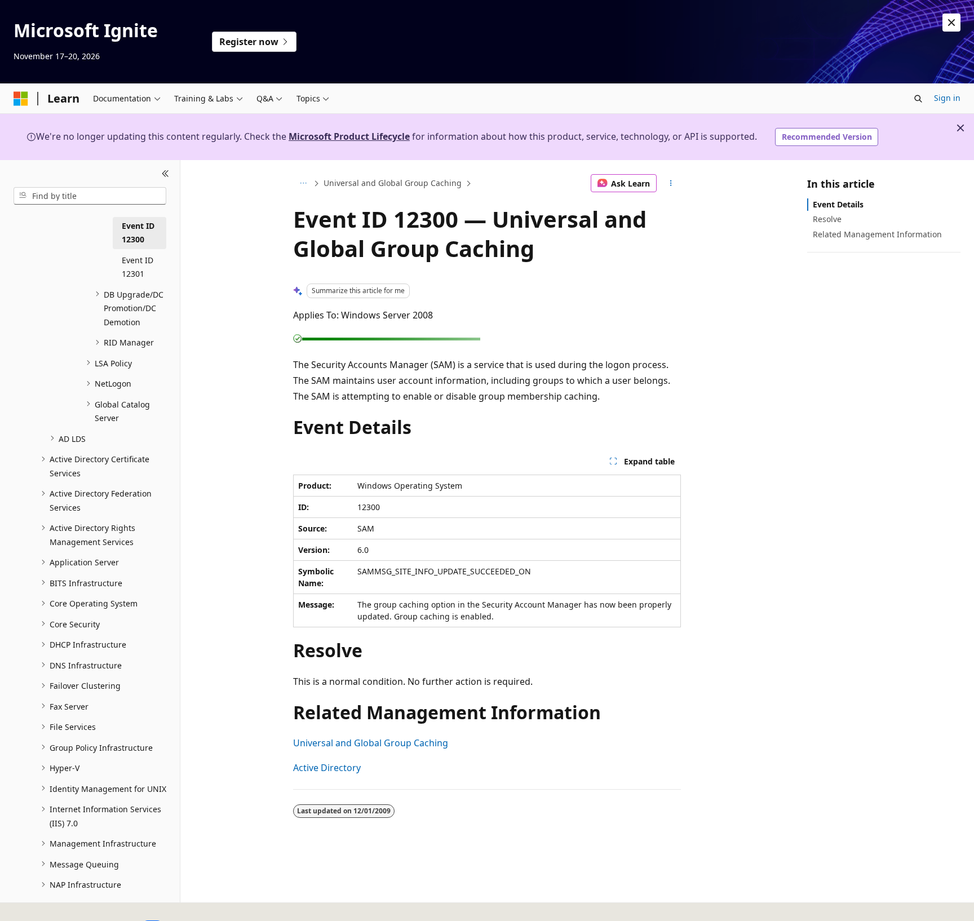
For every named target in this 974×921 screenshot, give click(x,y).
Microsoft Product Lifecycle (349, 136)
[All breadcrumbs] (303, 183)
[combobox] (90, 196)
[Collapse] (165, 174)
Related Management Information (877, 233)
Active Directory (327, 767)
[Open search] (918, 98)
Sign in (947, 97)
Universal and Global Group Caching (393, 183)
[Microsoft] (21, 98)
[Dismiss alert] (951, 23)
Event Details (838, 204)
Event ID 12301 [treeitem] (137, 266)
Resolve (827, 219)
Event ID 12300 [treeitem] (138, 232)
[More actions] (671, 183)
